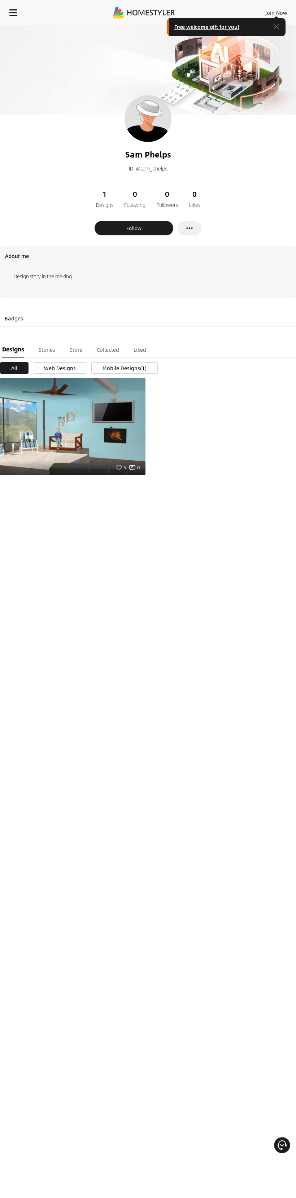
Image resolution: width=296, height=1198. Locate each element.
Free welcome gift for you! (206, 26)
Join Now (276, 13)
